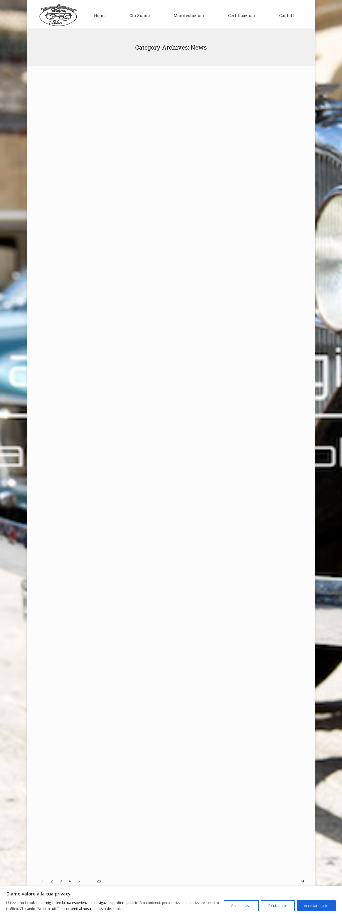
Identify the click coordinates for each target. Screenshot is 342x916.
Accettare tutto (316, 905)
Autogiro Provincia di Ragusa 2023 (83, 662)
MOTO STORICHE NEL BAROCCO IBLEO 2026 (92, 86)
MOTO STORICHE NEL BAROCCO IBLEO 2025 (92, 300)
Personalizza (241, 905)
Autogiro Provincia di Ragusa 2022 (83, 840)
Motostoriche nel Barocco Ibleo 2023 (85, 721)
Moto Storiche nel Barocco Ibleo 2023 (92, 692)
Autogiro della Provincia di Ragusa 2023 (96, 633)
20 (99, 881)
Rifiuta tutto (277, 905)
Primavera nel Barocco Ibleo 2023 (87, 752)
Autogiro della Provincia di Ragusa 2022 (96, 812)
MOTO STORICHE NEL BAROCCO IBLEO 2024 (92, 513)
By (88, 178)
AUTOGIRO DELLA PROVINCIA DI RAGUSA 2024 (96, 407)
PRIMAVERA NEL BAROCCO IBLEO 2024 (87, 573)
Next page (302, 881)
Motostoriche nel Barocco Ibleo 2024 (85, 542)
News (73, 178)
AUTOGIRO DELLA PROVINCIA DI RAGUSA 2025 (96, 193)
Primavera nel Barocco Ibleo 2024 (82, 602)
